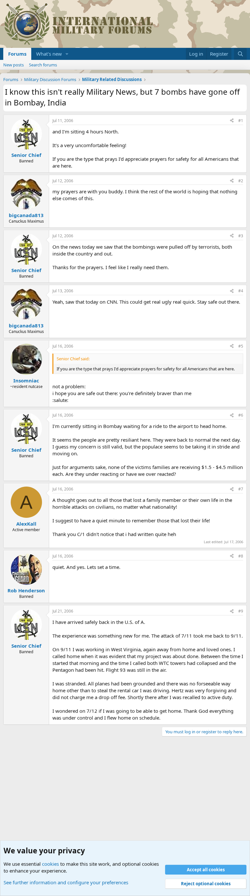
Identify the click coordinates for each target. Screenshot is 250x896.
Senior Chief (26, 155)
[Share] (232, 121)
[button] (67, 54)
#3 (240, 236)
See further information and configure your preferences (66, 882)
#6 (240, 415)
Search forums (43, 65)
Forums (17, 53)
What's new (49, 53)
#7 (240, 489)
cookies (50, 864)
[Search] (240, 54)
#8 (240, 556)
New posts (13, 65)
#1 (240, 120)
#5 (240, 346)
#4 (240, 291)
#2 (240, 181)
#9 (240, 611)
